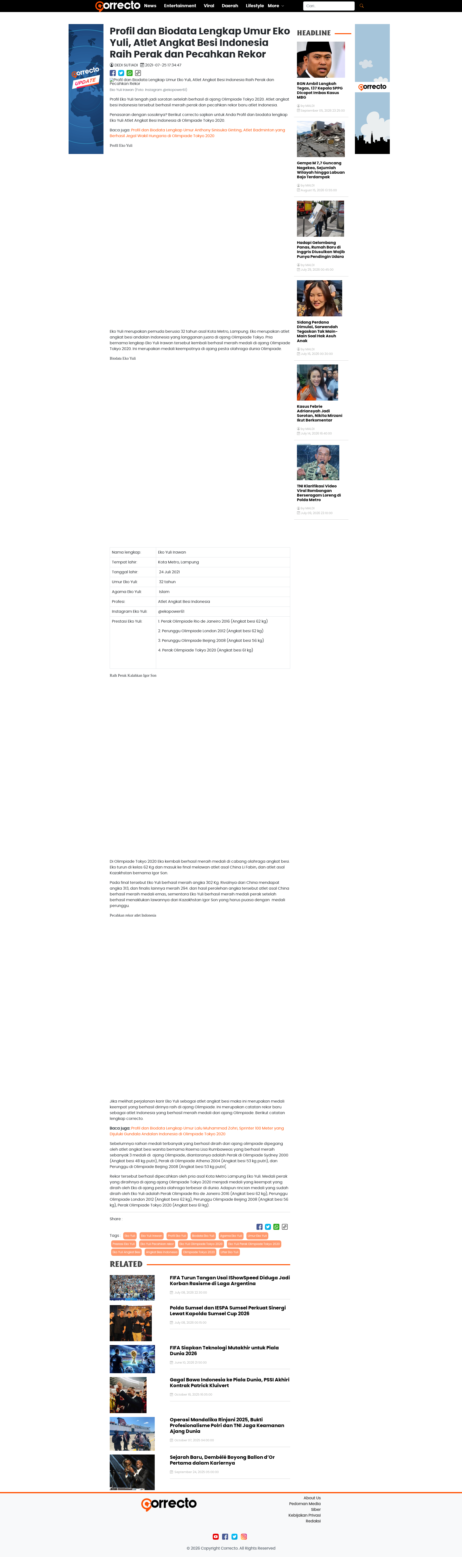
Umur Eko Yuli (257, 1235)
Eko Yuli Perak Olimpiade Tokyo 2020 (254, 1244)
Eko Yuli (130, 1235)
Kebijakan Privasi (305, 1515)
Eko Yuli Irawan (151, 1235)
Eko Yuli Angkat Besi (126, 1252)
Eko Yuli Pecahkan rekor (157, 1244)
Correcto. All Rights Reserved (248, 1548)
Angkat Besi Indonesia (161, 1252)
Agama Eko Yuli (231, 1235)
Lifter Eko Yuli (229, 1252)
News (150, 6)
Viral (209, 6)
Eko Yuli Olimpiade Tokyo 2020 (201, 1244)
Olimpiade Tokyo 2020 (199, 1252)
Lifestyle (255, 6)
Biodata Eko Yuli (203, 1235)
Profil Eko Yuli (177, 1235)
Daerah (230, 6)
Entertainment (180, 6)
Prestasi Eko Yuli (124, 1244)
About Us (312, 1498)
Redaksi (313, 1521)
